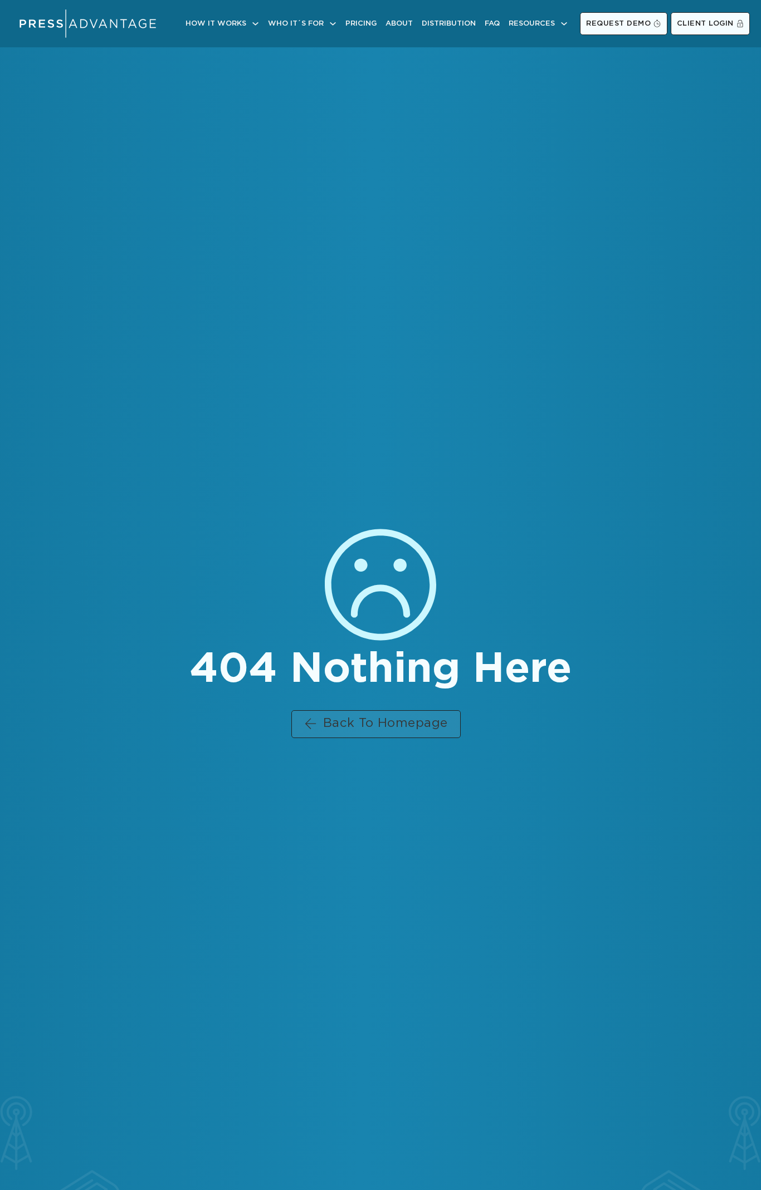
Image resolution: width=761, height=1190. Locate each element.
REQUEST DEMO (618, 24)
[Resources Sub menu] (564, 23)
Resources (532, 24)
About (399, 24)
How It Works (216, 24)
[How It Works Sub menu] (255, 23)
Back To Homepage (385, 723)
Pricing (361, 24)
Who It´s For (296, 24)
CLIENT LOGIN (705, 24)
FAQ (492, 24)
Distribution (449, 24)
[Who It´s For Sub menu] (332, 23)
